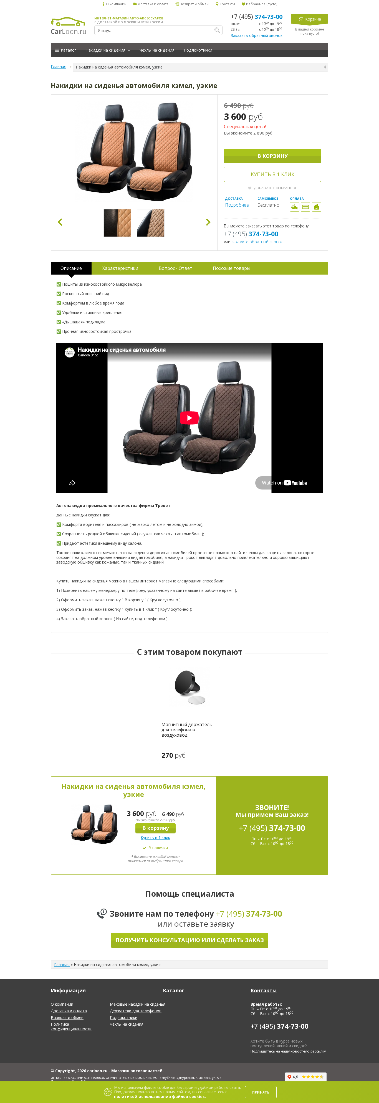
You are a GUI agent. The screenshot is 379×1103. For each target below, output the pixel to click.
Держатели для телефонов (135, 1010)
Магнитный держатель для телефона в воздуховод (186, 730)
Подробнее (237, 205)
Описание (71, 268)
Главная (58, 66)
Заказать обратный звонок (256, 35)
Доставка (234, 198)
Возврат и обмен (193, 4)
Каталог (68, 50)
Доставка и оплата (152, 4)
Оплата (297, 198)
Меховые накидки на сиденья (137, 1004)
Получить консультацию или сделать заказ (189, 940)
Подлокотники (198, 50)
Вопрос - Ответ (175, 268)
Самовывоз (267, 198)
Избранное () (261, 4)
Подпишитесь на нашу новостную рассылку (288, 1051)
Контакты (227, 4)
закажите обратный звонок (256, 241)
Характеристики (120, 268)
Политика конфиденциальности (71, 1026)
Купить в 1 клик (272, 174)
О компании (116, 4)
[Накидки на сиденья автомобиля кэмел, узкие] (134, 152)
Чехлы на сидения (157, 50)
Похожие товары (231, 268)
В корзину (272, 156)
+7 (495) (256, 17)
